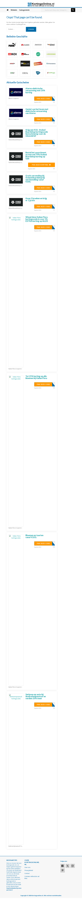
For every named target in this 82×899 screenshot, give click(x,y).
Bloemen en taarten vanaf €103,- (34, 536)
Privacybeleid (28, 870)
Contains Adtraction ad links (31, 877)
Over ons (27, 867)
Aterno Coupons (13, 98)
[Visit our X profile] (68, 866)
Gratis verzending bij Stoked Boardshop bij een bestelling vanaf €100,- (35, 178)
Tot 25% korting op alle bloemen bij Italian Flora (36, 377)
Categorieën (24, 10)
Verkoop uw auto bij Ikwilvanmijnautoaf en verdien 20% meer (36, 696)
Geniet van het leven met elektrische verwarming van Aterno (37, 111)
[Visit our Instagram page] (72, 866)
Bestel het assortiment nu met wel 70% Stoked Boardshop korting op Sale (36, 155)
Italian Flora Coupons (14, 369)
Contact (27, 873)
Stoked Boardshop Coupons (16, 140)
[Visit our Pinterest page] (62, 870)
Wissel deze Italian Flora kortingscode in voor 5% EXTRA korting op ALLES (37, 219)
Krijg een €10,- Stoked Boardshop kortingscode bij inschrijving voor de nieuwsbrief (37, 133)
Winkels (14, 10)
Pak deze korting (40, 165)
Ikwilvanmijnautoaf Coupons (16, 846)
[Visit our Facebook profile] (62, 866)
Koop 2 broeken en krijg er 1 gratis (36, 199)
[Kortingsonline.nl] (41, 4)
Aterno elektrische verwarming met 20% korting (35, 90)
